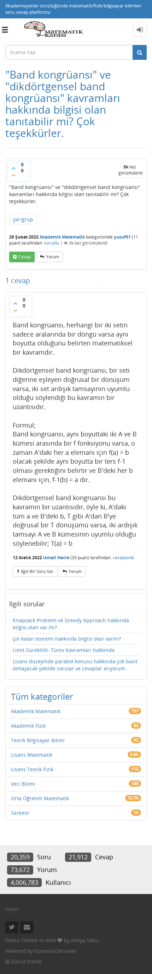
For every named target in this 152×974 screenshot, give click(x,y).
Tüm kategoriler (42, 696)
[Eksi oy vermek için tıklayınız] (13, 175)
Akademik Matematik (62, 237)
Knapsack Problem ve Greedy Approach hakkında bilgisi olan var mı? (71, 624)
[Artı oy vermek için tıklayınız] (13, 168)
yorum (52, 257)
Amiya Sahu (85, 940)
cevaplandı (123, 558)
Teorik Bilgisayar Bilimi (38, 740)
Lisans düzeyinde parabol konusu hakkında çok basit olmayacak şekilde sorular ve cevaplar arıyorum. (75, 665)
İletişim (11, 909)
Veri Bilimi (23, 783)
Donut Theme (21, 940)
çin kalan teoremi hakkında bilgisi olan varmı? (67, 638)
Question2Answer (55, 950)
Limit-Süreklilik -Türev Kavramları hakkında (64, 650)
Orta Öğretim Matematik (40, 798)
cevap (24, 257)
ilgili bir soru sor (37, 571)
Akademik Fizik (28, 725)
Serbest (20, 812)
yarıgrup (23, 219)
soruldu (51, 243)
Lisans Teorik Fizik (32, 769)
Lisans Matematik (31, 754)
